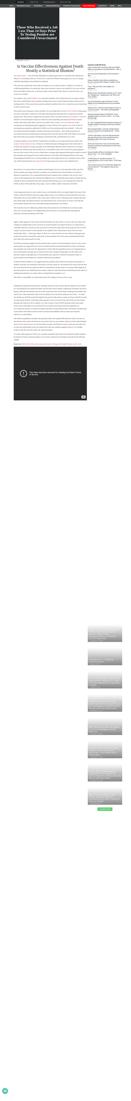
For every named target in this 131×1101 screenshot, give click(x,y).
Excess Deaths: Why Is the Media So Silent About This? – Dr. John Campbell (103, 153)
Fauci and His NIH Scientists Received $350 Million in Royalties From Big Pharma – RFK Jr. (105, 68)
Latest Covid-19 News (97, 65)
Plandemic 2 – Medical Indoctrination (101, 660)
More (120, 6)
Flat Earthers (38, 6)
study (74, 125)
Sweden (20, 324)
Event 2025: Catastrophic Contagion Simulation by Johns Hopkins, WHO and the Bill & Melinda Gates (105, 774)
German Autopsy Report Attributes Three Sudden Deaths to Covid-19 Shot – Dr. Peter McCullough (104, 116)
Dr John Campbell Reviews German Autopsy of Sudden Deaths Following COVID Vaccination (105, 123)
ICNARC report (36, 98)
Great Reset (102, 6)
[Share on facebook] (97, 2)
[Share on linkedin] (105, 2)
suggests (65, 324)
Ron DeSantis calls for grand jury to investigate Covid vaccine (104, 729)
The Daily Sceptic (20, 76)
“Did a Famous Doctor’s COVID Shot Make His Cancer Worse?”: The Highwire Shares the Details (104, 167)
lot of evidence (73, 111)
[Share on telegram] (109, 2)
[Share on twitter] (101, 2)
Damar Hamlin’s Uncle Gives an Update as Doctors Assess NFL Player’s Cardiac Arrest (104, 81)
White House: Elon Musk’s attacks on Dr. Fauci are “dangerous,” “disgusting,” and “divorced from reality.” (104, 95)
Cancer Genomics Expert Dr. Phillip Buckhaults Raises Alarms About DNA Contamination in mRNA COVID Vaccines (104, 634)
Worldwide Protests (23, 6)
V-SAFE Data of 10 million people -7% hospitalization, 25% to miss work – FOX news (104, 159)
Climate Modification (53, 6)
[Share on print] (10, 92)
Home (11, 6)
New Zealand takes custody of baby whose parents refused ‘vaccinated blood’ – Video (103, 130)
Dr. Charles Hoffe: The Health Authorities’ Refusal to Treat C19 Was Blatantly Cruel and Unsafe (104, 681)
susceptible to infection (77, 117)
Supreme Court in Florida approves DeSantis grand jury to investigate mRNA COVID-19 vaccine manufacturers (105, 705)
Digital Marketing (89, 6)
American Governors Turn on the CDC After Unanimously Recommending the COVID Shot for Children (104, 145)
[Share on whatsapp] (113, 2)
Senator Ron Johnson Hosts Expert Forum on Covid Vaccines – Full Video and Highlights (104, 109)
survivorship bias (67, 122)
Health (112, 6)
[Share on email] (10, 86)
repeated (39, 161)
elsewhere (30, 324)
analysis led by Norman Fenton (25, 144)
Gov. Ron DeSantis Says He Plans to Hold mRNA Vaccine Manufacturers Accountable (104, 102)
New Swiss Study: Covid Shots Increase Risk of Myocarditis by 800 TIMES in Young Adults (104, 798)
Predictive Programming (71, 6)
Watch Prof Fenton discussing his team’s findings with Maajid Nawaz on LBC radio (52, 344)
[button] (20, 2)
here (62, 273)
